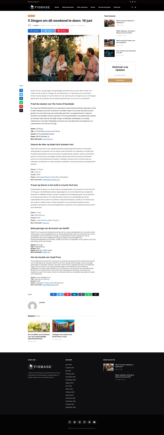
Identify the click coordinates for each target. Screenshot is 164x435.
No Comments (71, 25)
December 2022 (70, 398)
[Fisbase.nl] (40, 7)
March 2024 (69, 389)
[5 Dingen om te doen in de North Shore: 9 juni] (63, 326)
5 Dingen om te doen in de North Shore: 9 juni (62, 336)
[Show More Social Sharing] (71, 31)
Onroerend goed (104, 7)
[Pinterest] (21, 106)
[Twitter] (21, 94)
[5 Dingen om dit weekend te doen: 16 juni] (63, 58)
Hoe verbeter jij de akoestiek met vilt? (126, 52)
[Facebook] (21, 90)
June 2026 (69, 365)
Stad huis (117, 7)
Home (57, 7)
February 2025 (70, 374)
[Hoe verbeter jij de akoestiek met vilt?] (109, 53)
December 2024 (70, 377)
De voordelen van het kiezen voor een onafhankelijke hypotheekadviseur (39, 337)
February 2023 (70, 392)
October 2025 (70, 368)
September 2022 (71, 407)
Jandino (36, 25)
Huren (93, 7)
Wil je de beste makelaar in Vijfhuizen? (125, 21)
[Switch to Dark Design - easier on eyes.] (132, 7)
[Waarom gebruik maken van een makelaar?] (109, 43)
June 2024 (69, 386)
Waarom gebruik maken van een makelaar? (125, 41)
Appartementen (68, 7)
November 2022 (71, 401)
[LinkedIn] (21, 98)
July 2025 (68, 371)
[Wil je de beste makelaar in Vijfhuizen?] (109, 23)
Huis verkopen (82, 7)
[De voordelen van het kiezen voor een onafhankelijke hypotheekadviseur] (39, 326)
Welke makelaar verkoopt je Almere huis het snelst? (125, 32)
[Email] (21, 110)
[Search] (135, 7)
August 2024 (69, 383)
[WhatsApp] (21, 102)
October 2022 (70, 404)
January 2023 (70, 395)
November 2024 (71, 380)
